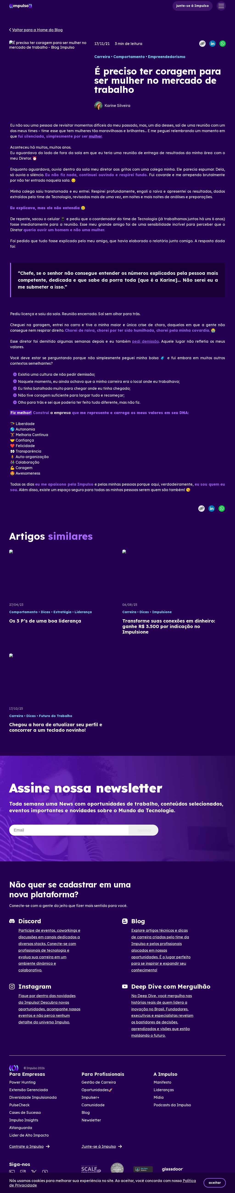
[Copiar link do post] (202, 43)
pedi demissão (145, 341)
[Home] (20, 6)
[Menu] (221, 6)
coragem (42, 395)
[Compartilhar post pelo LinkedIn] (212, 43)
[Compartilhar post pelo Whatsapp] (222, 43)
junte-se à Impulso (192, 6)
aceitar (215, 1183)
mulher (95, 136)
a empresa (60, 412)
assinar (144, 830)
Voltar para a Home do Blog (37, 30)
